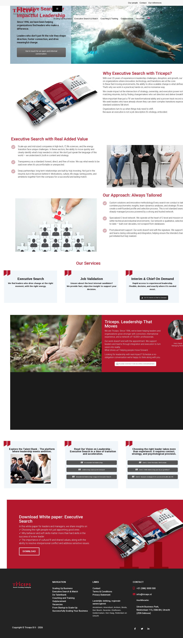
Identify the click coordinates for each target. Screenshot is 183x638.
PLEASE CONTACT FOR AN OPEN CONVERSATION (136, 364)
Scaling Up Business (62, 18)
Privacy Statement (101, 595)
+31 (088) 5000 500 (146, 588)
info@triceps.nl (144, 594)
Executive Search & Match (86, 18)
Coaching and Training (63, 598)
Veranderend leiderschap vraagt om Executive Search (93, 477)
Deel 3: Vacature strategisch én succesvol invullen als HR (154, 477)
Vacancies (140, 18)
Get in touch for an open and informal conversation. (41, 52)
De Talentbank (59, 595)
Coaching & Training (109, 18)
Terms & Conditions (102, 591)
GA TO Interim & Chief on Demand (155, 298)
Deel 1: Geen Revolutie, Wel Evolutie (154, 463)
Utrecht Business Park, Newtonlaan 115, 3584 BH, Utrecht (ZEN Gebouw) (153, 609)
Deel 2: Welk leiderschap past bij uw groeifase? (154, 470)
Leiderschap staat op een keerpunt (93, 470)
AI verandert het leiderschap (93, 463)
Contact (143, 2)
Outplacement (127, 18)
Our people (133, 2)
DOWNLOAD (29, 551)
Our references (155, 2)
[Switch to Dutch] (148, 18)
